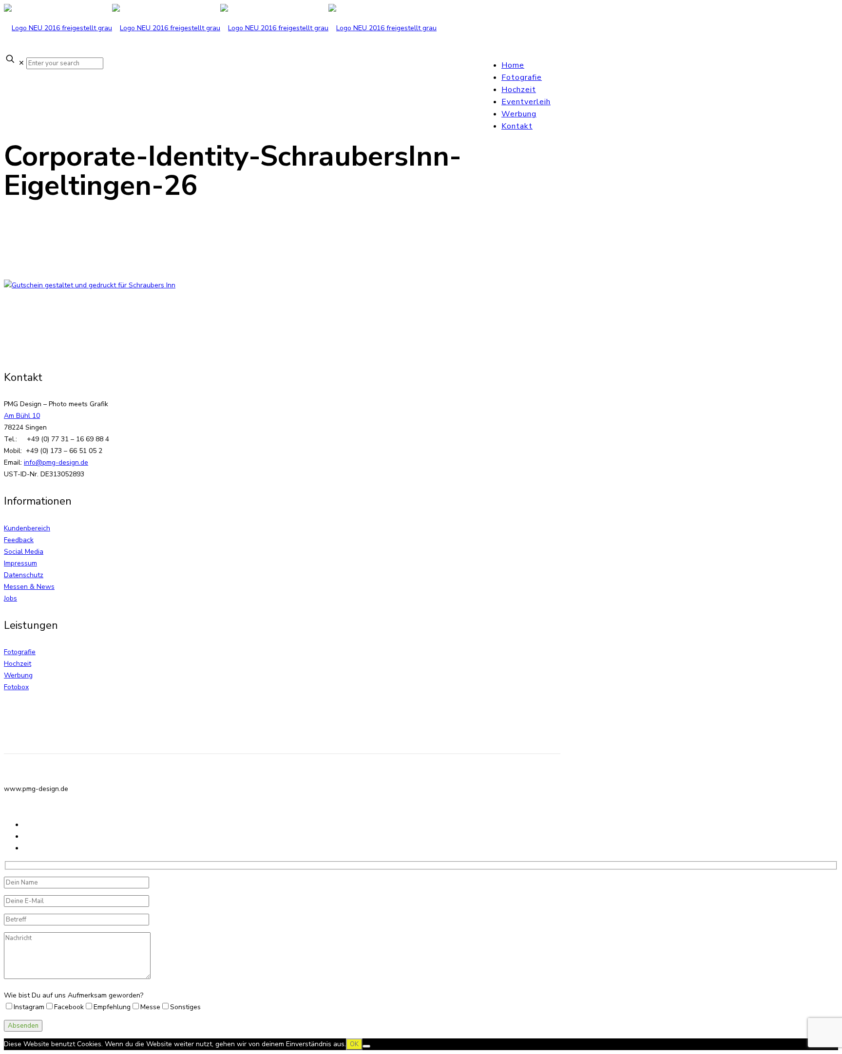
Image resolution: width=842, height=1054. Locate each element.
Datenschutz (23, 575)
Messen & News (29, 586)
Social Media (23, 551)
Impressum (20, 563)
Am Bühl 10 (22, 415)
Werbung (18, 675)
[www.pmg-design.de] (220, 28)
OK (354, 1044)
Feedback (19, 540)
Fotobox (16, 687)
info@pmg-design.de (56, 462)
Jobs (10, 598)
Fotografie (20, 652)
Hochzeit (17, 663)
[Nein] (366, 1046)
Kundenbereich (27, 528)
